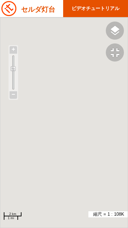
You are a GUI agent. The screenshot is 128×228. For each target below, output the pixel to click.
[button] (117, 53)
